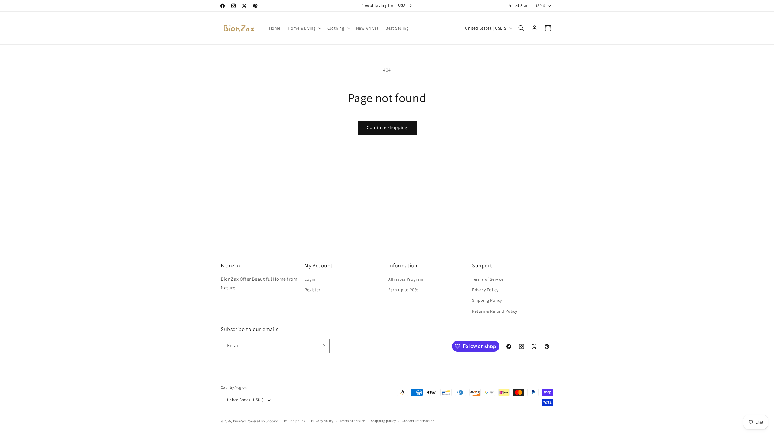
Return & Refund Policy (494, 311)
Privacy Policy (485, 289)
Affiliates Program (406, 279)
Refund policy (294, 421)
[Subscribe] (322, 346)
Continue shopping (387, 127)
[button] (304, 28)
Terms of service (352, 421)
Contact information (418, 421)
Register (312, 289)
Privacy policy (322, 421)
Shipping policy (383, 421)
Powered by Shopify (262, 421)
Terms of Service (488, 279)
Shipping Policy (487, 300)
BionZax (239, 421)
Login (309, 279)
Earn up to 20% (403, 289)
